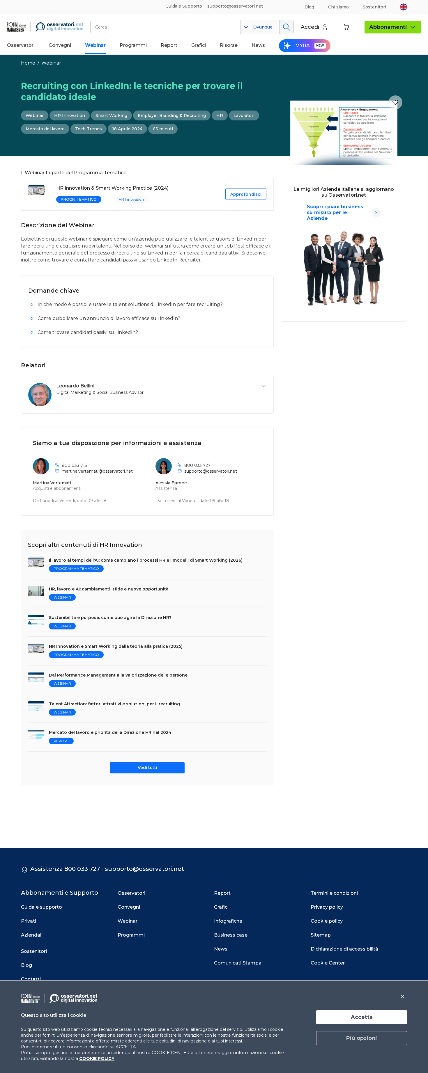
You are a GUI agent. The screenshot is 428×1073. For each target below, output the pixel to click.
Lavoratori (244, 115)
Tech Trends (88, 128)
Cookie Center (328, 963)
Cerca (286, 27)
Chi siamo (338, 7)
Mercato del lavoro (45, 128)
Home (28, 63)
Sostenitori (374, 7)
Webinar (51, 63)
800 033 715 (74, 465)
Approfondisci (245, 194)
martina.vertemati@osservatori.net (97, 471)
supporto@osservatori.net (210, 471)
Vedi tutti (147, 767)
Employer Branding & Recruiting (172, 115)
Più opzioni (361, 1038)
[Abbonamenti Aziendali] (376, 212)
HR (219, 115)
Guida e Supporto (183, 6)
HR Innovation (69, 115)
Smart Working (111, 115)
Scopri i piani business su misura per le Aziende (335, 212)
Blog (309, 7)
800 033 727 (197, 465)
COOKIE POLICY (96, 1058)
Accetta (362, 1017)
